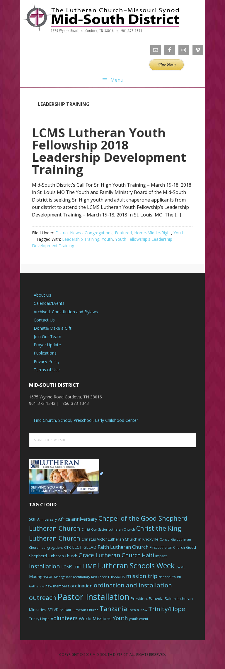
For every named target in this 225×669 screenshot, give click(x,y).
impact (161, 555)
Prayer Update (47, 345)
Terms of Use (47, 369)
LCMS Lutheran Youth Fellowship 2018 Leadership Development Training (109, 151)
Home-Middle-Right (152, 232)
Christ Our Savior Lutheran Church (108, 529)
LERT (77, 567)
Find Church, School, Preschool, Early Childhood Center (86, 420)
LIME (89, 566)
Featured (123, 232)
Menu (116, 80)
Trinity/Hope (166, 609)
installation (44, 566)
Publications (45, 353)
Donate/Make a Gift (52, 328)
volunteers (64, 618)
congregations (52, 548)
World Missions (95, 618)
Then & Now (137, 610)
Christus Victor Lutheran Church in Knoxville (119, 539)
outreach (42, 597)
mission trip (141, 576)
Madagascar (41, 576)
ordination (81, 586)
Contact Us (44, 320)
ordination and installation (133, 585)
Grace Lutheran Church (110, 555)
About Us (42, 295)
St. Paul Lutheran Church (79, 610)
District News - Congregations (83, 232)
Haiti (148, 555)
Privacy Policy (46, 361)
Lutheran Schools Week (136, 565)
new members (57, 586)
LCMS (66, 567)
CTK (67, 547)
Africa (64, 519)
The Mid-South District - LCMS (100, 18)
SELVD (53, 609)
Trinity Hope (39, 618)
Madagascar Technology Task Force (80, 577)
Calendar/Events (49, 303)
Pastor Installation (93, 597)
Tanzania (113, 608)
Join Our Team (47, 336)
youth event (138, 618)
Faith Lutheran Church (123, 547)
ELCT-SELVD (84, 547)
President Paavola (147, 598)
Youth (179, 232)
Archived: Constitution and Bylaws (66, 311)
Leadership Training (80, 239)
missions (116, 576)
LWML (180, 567)
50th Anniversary (43, 519)
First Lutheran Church (167, 547)
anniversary (84, 519)
